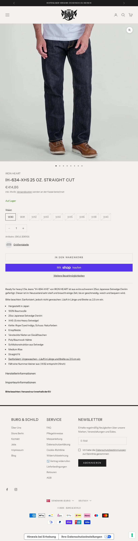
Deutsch (83, 501)
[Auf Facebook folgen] (7, 489)
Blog (13, 455)
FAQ (49, 427)
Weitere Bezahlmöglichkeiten (69, 275)
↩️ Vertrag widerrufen (58, 461)
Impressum (17, 450)
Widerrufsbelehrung (57, 455)
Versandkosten (24, 191)
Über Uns (16, 427)
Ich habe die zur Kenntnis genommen (104, 451)
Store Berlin (17, 433)
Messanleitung (54, 438)
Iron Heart (13, 173)
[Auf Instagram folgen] (16, 489)
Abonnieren (92, 462)
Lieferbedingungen (57, 466)
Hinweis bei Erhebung (41, 536)
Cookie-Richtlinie (56, 450)
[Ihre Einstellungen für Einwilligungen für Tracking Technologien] (132, 535)
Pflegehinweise (55, 433)
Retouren (52, 472)
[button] (69, 244)
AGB (49, 477)
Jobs (13, 444)
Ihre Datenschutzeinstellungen (81, 536)
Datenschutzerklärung (58, 444)
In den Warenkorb (69, 257)
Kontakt (15, 438)
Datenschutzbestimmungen (111, 450)
